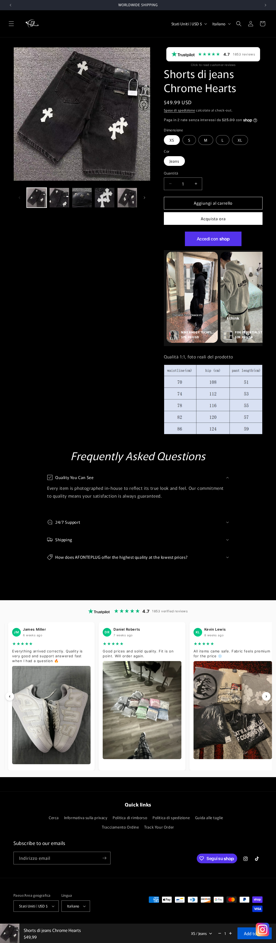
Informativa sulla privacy (86, 817)
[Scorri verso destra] (144, 198)
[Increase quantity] (230, 933)
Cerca (54, 817)
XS (172, 140)
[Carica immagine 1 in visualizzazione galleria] (37, 198)
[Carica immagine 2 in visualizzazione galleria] (59, 198)
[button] (11, 24)
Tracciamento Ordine (120, 827)
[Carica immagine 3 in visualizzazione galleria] (82, 198)
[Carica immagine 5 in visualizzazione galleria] (127, 198)
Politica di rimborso (130, 817)
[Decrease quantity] (219, 933)
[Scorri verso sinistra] (19, 198)
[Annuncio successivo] (265, 5)
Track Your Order (159, 827)
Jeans (174, 161)
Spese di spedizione (179, 110)
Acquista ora (213, 218)
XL (240, 140)
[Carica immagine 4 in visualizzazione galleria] (105, 198)
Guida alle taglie (209, 817)
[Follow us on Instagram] (262, 929)
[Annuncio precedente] (10, 5)
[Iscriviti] (104, 858)
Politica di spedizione (171, 817)
